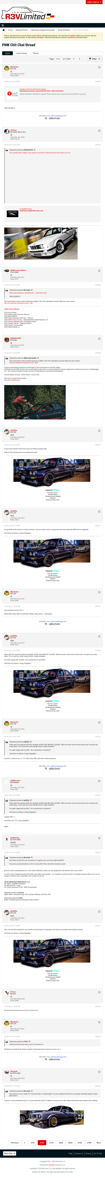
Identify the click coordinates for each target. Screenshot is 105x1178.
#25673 (98, 651)
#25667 (98, 145)
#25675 (98, 795)
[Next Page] (80, 59)
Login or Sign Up (93, 2)
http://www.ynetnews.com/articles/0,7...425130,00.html (28, 293)
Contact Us (78, 1153)
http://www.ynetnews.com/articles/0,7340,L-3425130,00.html (41, 91)
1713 (51, 1143)
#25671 (98, 526)
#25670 (98, 445)
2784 (89, 1143)
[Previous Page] (74, 59)
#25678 (98, 1006)
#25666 (98, 81)
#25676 (98, 852)
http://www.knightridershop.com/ (31, 211)
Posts (7, 53)
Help (70, 1153)
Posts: (12, 76)
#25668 (98, 285)
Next (99, 1143)
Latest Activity (21, 53)
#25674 (98, 737)
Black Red (8, 1153)
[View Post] (34, 150)
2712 (80, 1143)
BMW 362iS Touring (15, 320)
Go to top (98, 1153)
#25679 (98, 1036)
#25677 (98, 926)
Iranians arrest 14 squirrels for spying (33, 89)
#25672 (98, 606)
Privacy (88, 1153)
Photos (36, 53)
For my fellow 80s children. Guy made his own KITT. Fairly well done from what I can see (39, 153)
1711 (33, 1143)
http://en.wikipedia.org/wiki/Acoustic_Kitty (18, 303)
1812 (61, 1143)
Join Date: (13, 74)
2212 (70, 1143)
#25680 (98, 1086)
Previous (15, 1143)
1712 (42, 1143)
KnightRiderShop (26, 209)
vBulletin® (52, 1165)
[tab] (7, 53)
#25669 (98, 353)
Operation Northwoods (12, 380)
